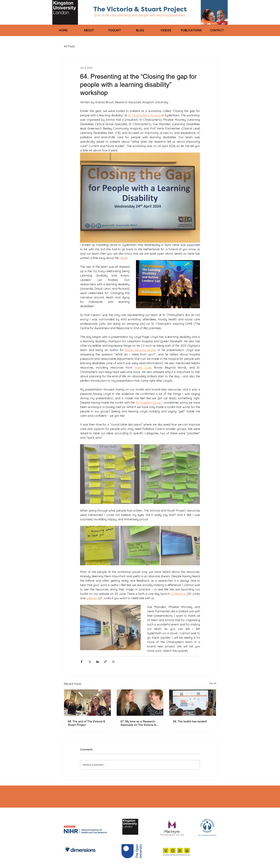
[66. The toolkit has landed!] (192, 702)
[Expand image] (110, 474)
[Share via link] (105, 661)
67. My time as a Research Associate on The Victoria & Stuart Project (138, 723)
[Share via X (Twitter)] (89, 661)
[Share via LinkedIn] (97, 661)
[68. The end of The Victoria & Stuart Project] (87, 702)
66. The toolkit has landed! (190, 721)
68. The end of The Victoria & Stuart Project (86, 723)
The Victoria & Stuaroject (140, 9)
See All (212, 683)
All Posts (69, 46)
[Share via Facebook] (81, 661)
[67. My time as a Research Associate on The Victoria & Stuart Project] (140, 702)
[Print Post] (113, 661)
